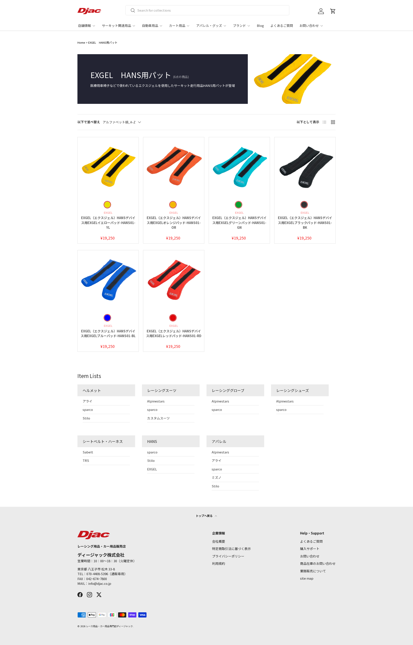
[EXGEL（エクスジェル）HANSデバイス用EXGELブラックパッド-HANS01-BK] (304, 167)
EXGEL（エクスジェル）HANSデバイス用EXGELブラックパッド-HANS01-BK (305, 222)
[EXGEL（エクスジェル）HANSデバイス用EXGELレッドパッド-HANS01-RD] (173, 280)
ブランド (239, 25)
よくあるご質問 (281, 25)
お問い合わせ (309, 25)
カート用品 (177, 25)
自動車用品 (150, 25)
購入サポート (309, 548)
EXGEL (152, 469)
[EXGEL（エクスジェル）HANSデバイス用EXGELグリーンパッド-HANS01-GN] (239, 167)
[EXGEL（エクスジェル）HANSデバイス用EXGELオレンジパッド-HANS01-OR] (173, 167)
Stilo (86, 418)
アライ (87, 401)
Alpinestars (156, 401)
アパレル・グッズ (209, 25)
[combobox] (207, 10)
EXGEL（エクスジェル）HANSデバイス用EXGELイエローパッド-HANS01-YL (108, 222)
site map (306, 578)
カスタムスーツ (158, 418)
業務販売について (313, 571)
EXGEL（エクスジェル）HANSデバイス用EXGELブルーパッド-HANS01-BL (108, 333)
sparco (88, 409)
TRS (86, 460)
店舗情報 (84, 25)
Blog (260, 25)
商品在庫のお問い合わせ (318, 563)
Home (81, 42)
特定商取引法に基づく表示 (231, 548)
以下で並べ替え (88, 122)
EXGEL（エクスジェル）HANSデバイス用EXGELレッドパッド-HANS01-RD (173, 333)
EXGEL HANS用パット (102, 42)
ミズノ (216, 477)
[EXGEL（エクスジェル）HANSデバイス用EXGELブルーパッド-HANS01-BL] (108, 280)
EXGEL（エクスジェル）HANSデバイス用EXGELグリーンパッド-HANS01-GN (239, 222)
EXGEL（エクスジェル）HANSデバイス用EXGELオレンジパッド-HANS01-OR (174, 222)
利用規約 (218, 563)
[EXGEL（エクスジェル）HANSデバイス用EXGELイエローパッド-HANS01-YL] (108, 167)
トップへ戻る (204, 516)
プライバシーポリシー (228, 556)
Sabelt (88, 452)
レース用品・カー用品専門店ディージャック (109, 626)
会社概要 (218, 541)
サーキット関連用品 (116, 25)
